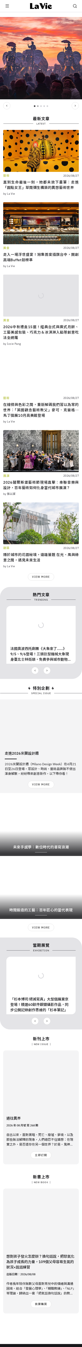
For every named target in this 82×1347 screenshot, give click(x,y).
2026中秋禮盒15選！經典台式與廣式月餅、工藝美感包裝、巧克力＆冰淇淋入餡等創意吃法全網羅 (41, 332)
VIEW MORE (41, 577)
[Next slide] (75, 105)
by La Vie (9, 193)
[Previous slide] (6, 105)
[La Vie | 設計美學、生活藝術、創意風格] (41, 6)
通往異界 (13, 1118)
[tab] (34, 106)
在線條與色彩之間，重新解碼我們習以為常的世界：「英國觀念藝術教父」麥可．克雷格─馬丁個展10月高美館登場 (41, 410)
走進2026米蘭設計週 (22, 753)
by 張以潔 (9, 494)
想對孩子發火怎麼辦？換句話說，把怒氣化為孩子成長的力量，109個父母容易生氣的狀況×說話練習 (40, 1261)
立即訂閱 (41, 1155)
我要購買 (41, 1304)
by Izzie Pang (12, 344)
